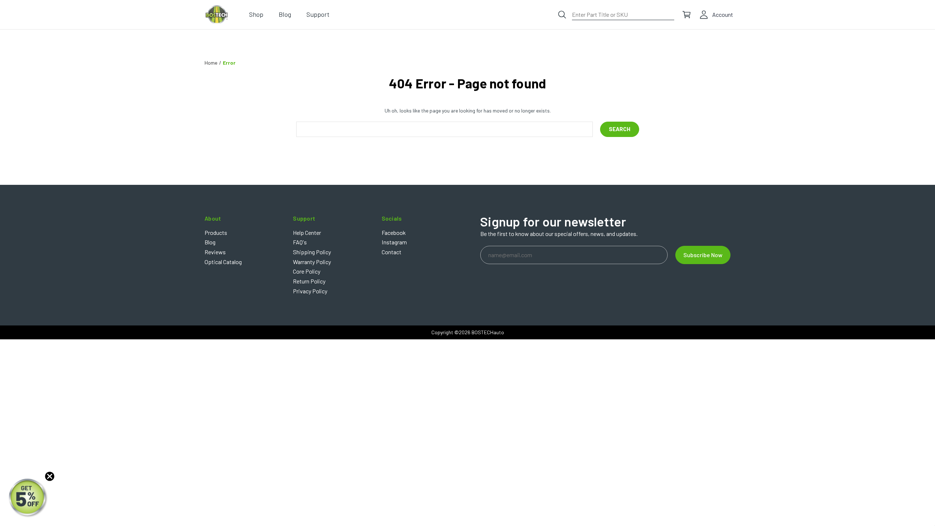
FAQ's (300, 242)
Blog (210, 242)
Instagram (394, 242)
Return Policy (309, 281)
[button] (28, 498)
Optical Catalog (223, 261)
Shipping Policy (312, 251)
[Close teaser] (50, 476)
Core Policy (306, 271)
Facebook (394, 232)
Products (216, 232)
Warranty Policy (312, 261)
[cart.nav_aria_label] (686, 14)
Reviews (215, 251)
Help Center (307, 232)
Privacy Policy (310, 290)
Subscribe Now (702, 254)
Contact (391, 251)
